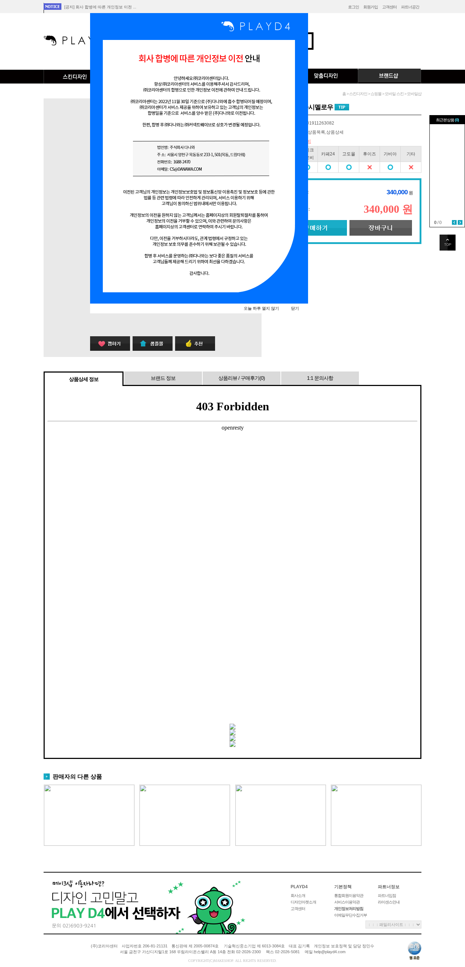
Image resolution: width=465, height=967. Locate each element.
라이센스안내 (389, 902)
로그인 (353, 7)
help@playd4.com (329, 952)
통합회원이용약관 (348, 895)
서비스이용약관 (347, 902)
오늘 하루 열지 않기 (261, 308)
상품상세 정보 (83, 379)
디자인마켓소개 (303, 902)
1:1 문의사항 (320, 378)
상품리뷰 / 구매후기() (241, 378)
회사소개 (298, 895)
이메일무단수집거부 (350, 915)
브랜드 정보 (163, 378)
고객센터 (389, 7)
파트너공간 (410, 7)
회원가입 (370, 7)
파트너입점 (387, 895)
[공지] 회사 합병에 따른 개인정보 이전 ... (100, 7)
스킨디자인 (75, 77)
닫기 (295, 308)
